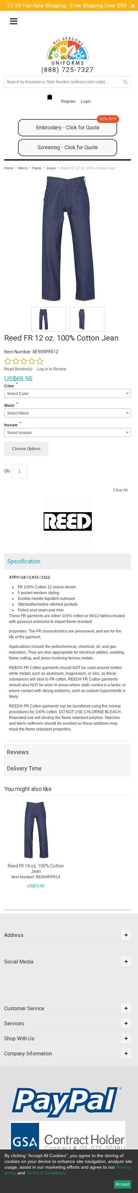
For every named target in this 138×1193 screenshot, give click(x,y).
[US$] (50, 97)
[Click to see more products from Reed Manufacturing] (67, 521)
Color (9, 386)
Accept (122, 1184)
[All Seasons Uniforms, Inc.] (67, 51)
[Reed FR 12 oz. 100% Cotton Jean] (67, 178)
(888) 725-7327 (67, 70)
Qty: (7, 471)
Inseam (11, 425)
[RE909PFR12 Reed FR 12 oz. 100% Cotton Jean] (48, 319)
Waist (9, 405)
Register (68, 101)
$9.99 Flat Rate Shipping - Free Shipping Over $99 (66, 5)
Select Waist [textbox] (18, 413)
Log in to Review (51, 369)
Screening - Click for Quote (68, 147)
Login (86, 101)
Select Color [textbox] (18, 393)
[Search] (125, 82)
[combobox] (67, 393)
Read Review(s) (18, 369)
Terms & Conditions (46, 1172)
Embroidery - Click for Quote (76, 125)
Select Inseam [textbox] (19, 433)
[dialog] (69, 1171)
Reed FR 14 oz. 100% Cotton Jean (36, 868)
